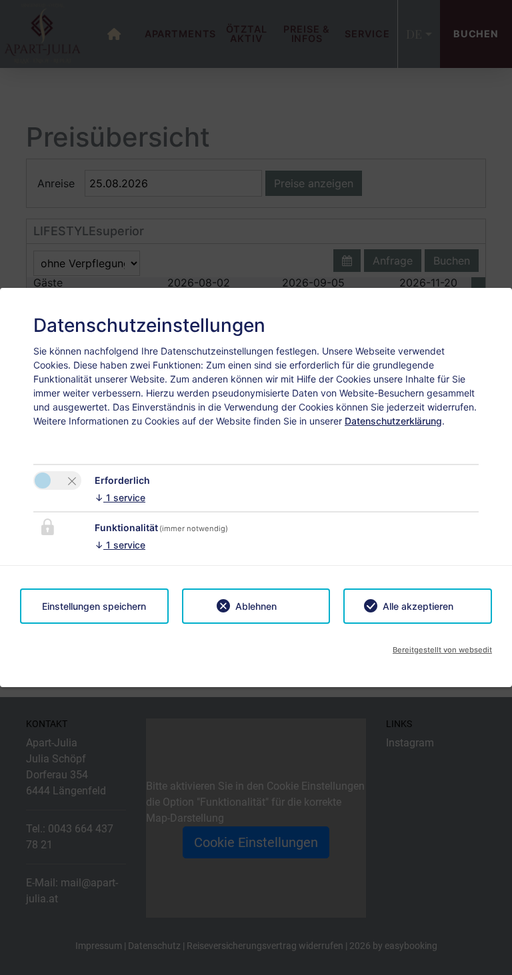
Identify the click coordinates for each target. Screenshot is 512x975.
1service (120, 497)
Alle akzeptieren (418, 606)
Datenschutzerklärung (393, 421)
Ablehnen (256, 606)
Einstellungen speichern (94, 606)
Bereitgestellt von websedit (442, 649)
